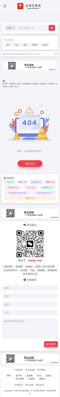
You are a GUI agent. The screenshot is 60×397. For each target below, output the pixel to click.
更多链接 (40, 384)
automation (43, 192)
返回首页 (30, 163)
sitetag (35, 83)
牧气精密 (20, 378)
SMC (22, 181)
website (43, 83)
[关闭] (56, 54)
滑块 (25, 44)
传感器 (45, 44)
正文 (16, 86)
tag (18, 83)
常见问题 (30, 369)
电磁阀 (34, 44)
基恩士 (49, 375)
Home (5, 83)
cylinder (13, 187)
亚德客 (29, 375)
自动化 (36, 181)
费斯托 (42, 378)
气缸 (17, 44)
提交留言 (51, 344)
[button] (10, 28)
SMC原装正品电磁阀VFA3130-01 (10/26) (23, 54)
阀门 (8, 44)
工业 (30, 187)
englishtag (26, 83)
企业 (11, 86)
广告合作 (18, 369)
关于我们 (41, 369)
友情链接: (18, 384)
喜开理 (19, 375)
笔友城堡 (29, 384)
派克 (39, 375)
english (51, 83)
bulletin (12, 83)
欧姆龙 (31, 378)
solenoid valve (17, 192)
